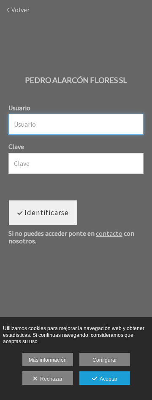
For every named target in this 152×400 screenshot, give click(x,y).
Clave (16, 146)
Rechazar (50, 379)
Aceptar (107, 379)
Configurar (104, 360)
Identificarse (46, 212)
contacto (109, 233)
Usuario (19, 108)
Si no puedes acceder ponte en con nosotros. (71, 237)
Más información (48, 360)
